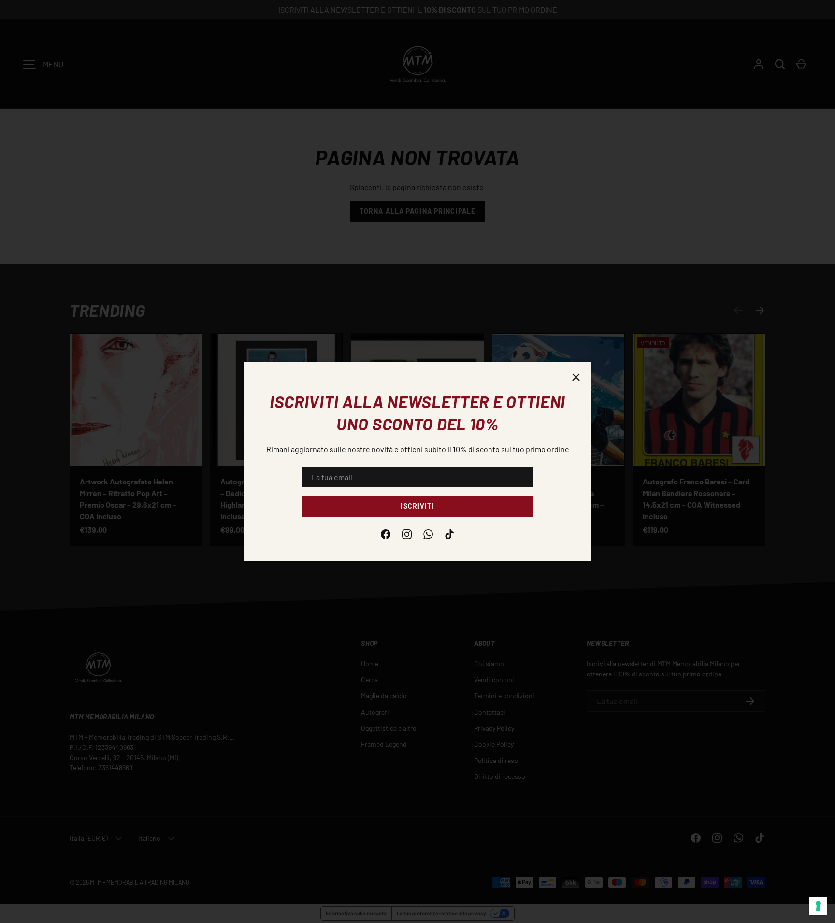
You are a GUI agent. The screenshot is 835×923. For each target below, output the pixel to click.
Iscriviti (417, 506)
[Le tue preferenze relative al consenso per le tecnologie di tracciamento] (818, 906)
